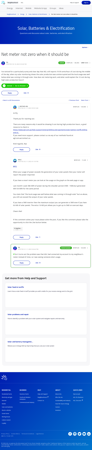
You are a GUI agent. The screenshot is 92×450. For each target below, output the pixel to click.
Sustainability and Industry (62, 400)
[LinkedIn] (89, 434)
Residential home (7, 394)
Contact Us (41, 400)
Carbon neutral (6, 420)
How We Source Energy (62, 404)
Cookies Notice (15, 434)
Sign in (86, 2)
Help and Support (43, 394)
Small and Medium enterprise (25, 398)
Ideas (61, 8)
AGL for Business (78, 397)
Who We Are (59, 397)
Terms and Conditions (28, 434)
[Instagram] (75, 434)
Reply (10, 93)
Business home (24, 394)
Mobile (28, 8)
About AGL (58, 394)
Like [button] (25, 93)
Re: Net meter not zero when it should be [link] (64, 14)
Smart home (5, 413)
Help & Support (74, 2)
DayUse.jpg (19, 228)
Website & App (40, 8)
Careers (57, 407)
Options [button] (84, 47)
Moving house (6, 417)
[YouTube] (84, 434)
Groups (53, 8)
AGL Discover (77, 400)
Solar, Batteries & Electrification (38, 14)
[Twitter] (79, 434)
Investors (58, 410)
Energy (10, 8)
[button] (89, 62)
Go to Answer (20, 86)
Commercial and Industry (27, 402)
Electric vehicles (6, 410)
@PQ (15, 166)
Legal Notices (40, 434)
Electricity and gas (7, 397)
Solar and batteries (7, 407)
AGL (22, 2)
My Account (76, 394)
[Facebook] (70, 434)
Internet (19, 8)
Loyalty (4, 423)
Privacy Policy (5, 434)
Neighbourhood (13, 2)
